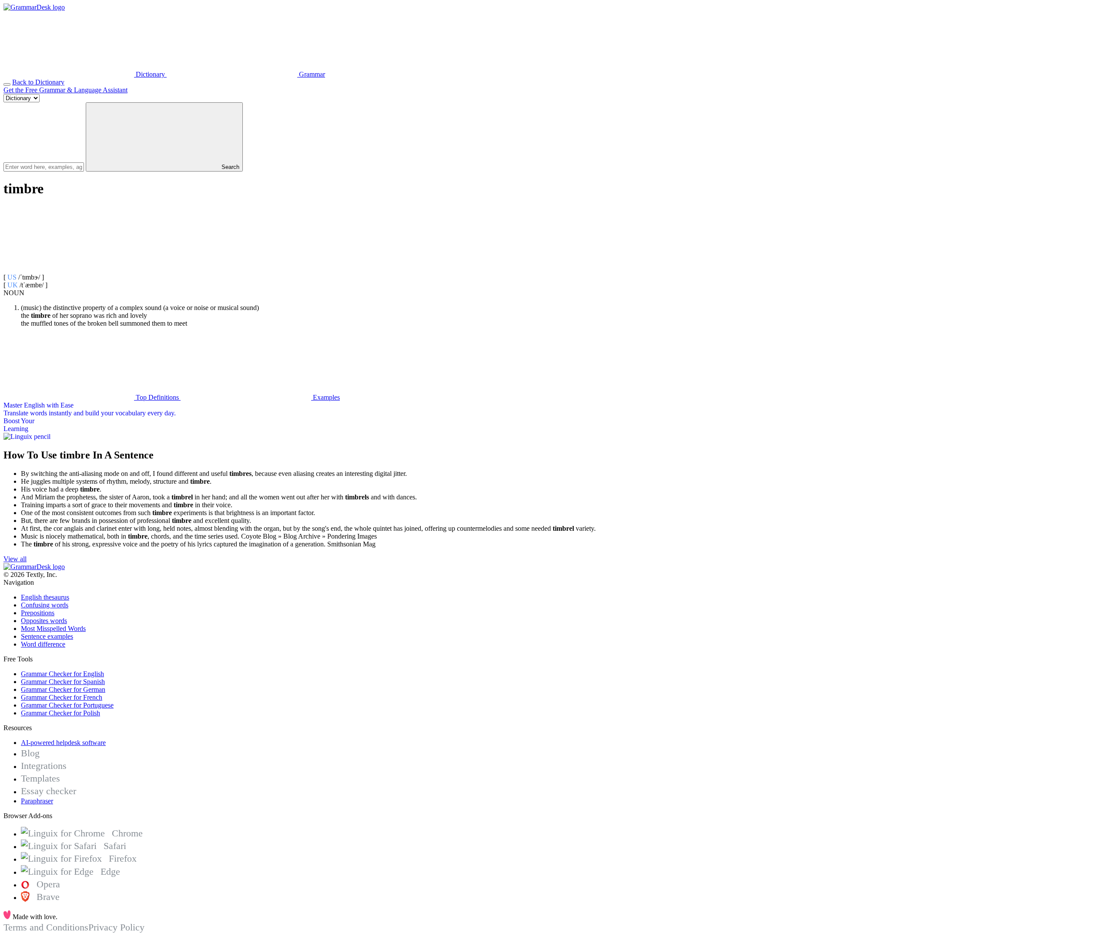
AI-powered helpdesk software (63, 742)
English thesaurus (45, 597)
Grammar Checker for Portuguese (67, 705)
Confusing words (44, 605)
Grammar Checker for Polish (60, 713)
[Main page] (34, 7)
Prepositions (37, 613)
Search (229, 167)
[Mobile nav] (6, 84)
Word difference (43, 644)
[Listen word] (68, 269)
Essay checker (48, 790)
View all (15, 559)
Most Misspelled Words (53, 628)
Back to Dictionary (38, 82)
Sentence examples (47, 636)
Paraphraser (37, 801)
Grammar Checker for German (63, 689)
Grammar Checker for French (61, 697)
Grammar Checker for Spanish (63, 681)
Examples (325, 397)
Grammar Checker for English (62, 673)
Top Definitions (157, 397)
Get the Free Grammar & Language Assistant (65, 90)
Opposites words (44, 620)
